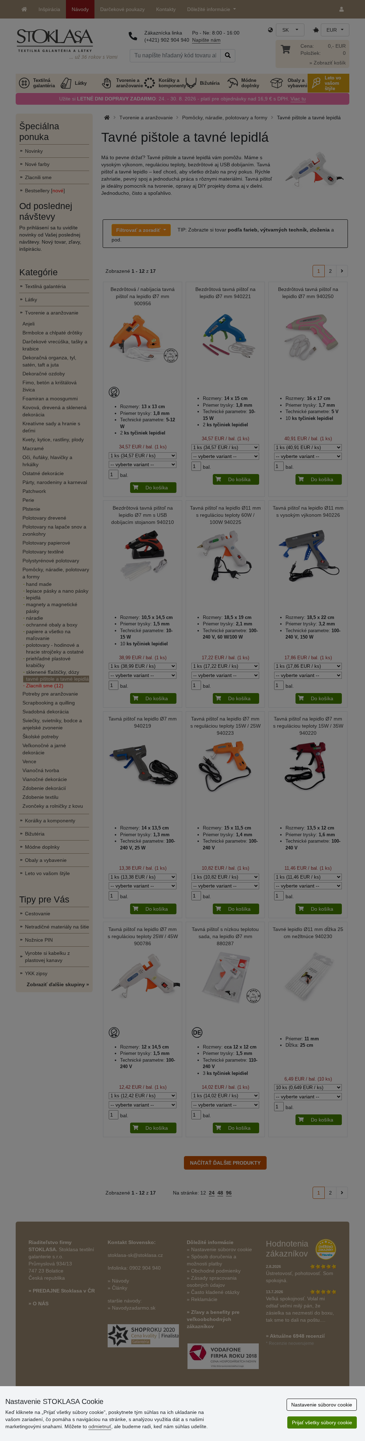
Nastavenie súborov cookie (321, 1405)
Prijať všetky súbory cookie (322, 1422)
